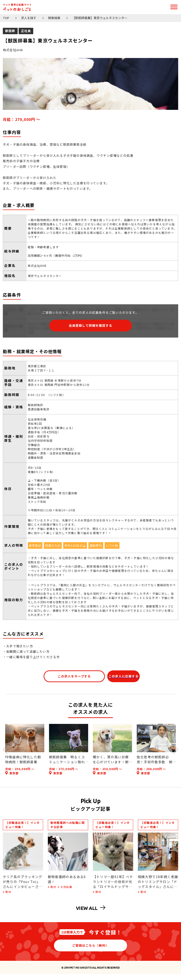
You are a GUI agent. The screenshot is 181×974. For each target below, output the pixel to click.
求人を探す (28, 18)
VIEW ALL (87, 908)
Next (175, 749)
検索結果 (54, 18)
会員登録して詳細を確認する (90, 325)
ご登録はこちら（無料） (90, 945)
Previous (5, 749)
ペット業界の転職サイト (17, 4)
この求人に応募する (123, 676)
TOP (6, 18)
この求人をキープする (74, 676)
